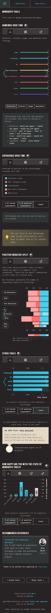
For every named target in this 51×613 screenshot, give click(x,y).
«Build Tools (13, 580)
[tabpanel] (25, 88)
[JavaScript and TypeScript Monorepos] (42, 542)
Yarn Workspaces (10, 303)
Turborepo (7, 314)
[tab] (10, 31)
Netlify (29, 596)
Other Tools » (38, 580)
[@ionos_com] (26, 25)
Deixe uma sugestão (38, 601)
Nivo (33, 594)
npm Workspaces (10, 292)
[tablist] (25, 32)
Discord (30, 604)
